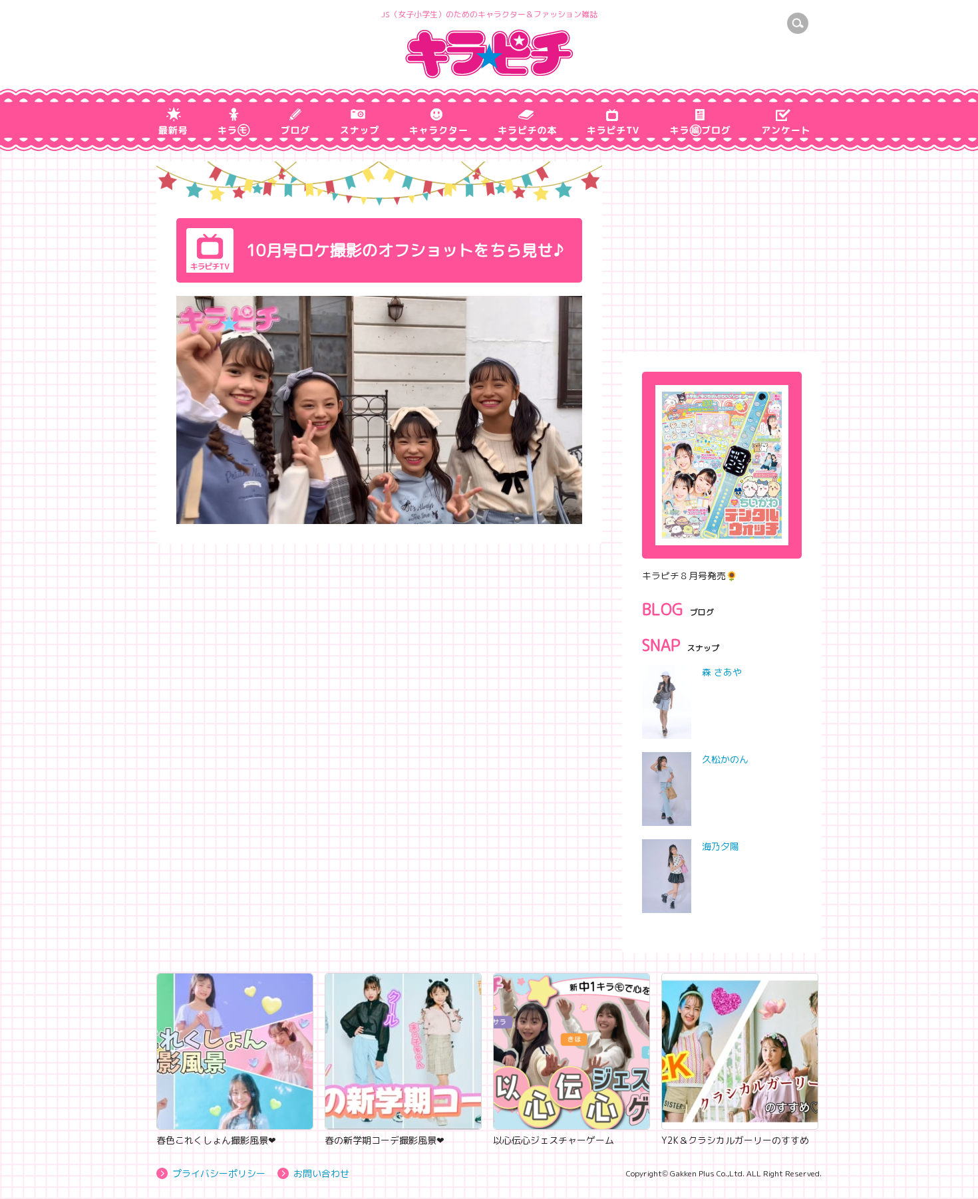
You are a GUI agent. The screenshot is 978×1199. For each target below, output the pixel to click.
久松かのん (725, 759)
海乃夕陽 (720, 846)
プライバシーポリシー (218, 1173)
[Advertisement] (722, 245)
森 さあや (722, 672)
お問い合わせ (321, 1173)
